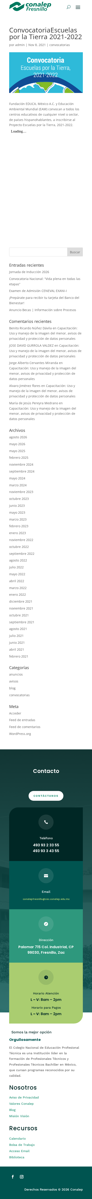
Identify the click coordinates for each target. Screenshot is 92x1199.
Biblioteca (16, 1157)
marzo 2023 (18, 519)
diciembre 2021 (20, 601)
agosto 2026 (18, 437)
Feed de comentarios (24, 727)
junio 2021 (17, 642)
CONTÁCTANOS (46, 795)
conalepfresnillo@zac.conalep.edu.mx (46, 899)
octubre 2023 (19, 499)
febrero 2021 (18, 656)
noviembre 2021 (21, 608)
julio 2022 (16, 567)
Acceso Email (19, 1151)
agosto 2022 (18, 560)
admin (20, 45)
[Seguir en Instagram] (21, 1176)
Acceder (15, 713)
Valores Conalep (21, 1103)
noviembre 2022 (21, 540)
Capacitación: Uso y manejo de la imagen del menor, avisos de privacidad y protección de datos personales (45, 333)
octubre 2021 (19, 615)
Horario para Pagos (46, 1007)
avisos (13, 681)
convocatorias (59, 45)
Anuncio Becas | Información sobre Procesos (42, 310)
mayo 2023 (17, 512)
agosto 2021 (18, 629)
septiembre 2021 (21, 622)
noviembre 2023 (21, 492)
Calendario (17, 1138)
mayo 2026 (17, 444)
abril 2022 (16, 581)
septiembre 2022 (21, 553)
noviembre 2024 (21, 464)
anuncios (16, 674)
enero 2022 (17, 594)
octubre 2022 (19, 547)
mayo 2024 (17, 478)
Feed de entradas (22, 720)
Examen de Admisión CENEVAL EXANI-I (38, 291)
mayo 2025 (17, 451)
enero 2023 (17, 533)
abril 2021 (16, 649)
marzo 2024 (18, 485)
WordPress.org (20, 734)
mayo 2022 (17, 574)
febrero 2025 (18, 457)
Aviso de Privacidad (24, 1097)
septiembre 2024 (21, 471)
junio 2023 (17, 505)
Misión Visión (19, 1116)
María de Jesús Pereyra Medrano (33, 403)
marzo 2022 (18, 588)
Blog (12, 1110)
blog (12, 688)
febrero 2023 (18, 526)
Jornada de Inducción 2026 (29, 272)
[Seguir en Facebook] (12, 1176)
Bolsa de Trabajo (22, 1145)
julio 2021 (16, 636)
